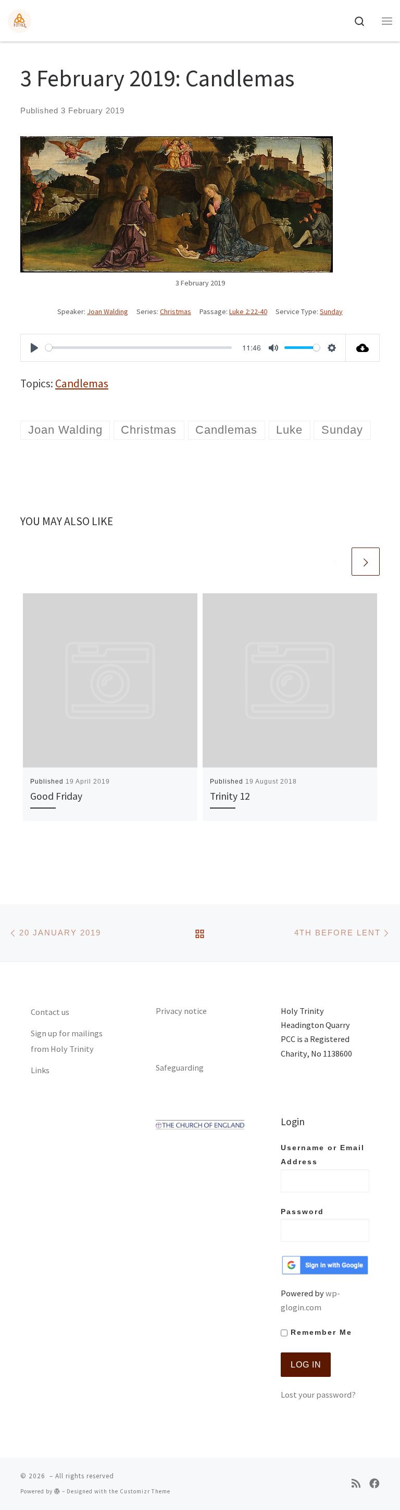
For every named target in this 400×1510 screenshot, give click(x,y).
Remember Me (320, 1332)
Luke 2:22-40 (248, 311)
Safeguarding (180, 1067)
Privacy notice (181, 1011)
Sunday (331, 311)
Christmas (175, 311)
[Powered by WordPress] (57, 1491)
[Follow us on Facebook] (374, 1483)
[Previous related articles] (335, 562)
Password (302, 1212)
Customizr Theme (145, 1491)
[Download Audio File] (363, 348)
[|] (19, 19)
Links (40, 1070)
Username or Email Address (323, 1155)
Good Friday (56, 796)
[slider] (138, 348)
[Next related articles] (366, 562)
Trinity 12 (230, 796)
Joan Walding (107, 311)
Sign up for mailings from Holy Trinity (67, 1041)
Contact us (50, 1012)
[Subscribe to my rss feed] (356, 1483)
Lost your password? (318, 1394)
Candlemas (81, 383)
